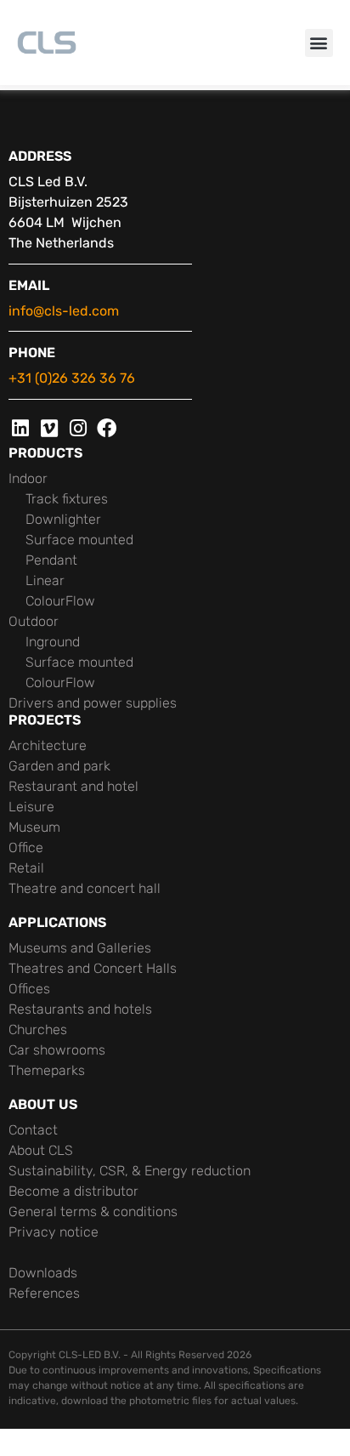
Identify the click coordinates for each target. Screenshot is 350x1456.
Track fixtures (66, 499)
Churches (37, 1029)
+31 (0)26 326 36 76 (71, 378)
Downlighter (63, 519)
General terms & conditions (93, 1211)
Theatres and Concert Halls (92, 968)
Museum (34, 827)
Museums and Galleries (79, 948)
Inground (52, 642)
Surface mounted (79, 540)
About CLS (40, 1150)
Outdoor (33, 621)
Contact (33, 1130)
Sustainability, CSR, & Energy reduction (129, 1171)
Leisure (31, 807)
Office (25, 847)
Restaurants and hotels (80, 1009)
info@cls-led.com (63, 311)
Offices (29, 989)
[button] (319, 43)
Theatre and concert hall (84, 888)
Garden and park (59, 766)
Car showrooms (56, 1050)
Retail (26, 868)
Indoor (28, 478)
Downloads (42, 1273)
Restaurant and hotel (73, 786)
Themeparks (46, 1070)
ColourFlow (60, 601)
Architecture (47, 745)
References (44, 1293)
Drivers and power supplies (92, 703)
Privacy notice (53, 1232)
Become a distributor (73, 1191)
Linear (45, 580)
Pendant (51, 560)
